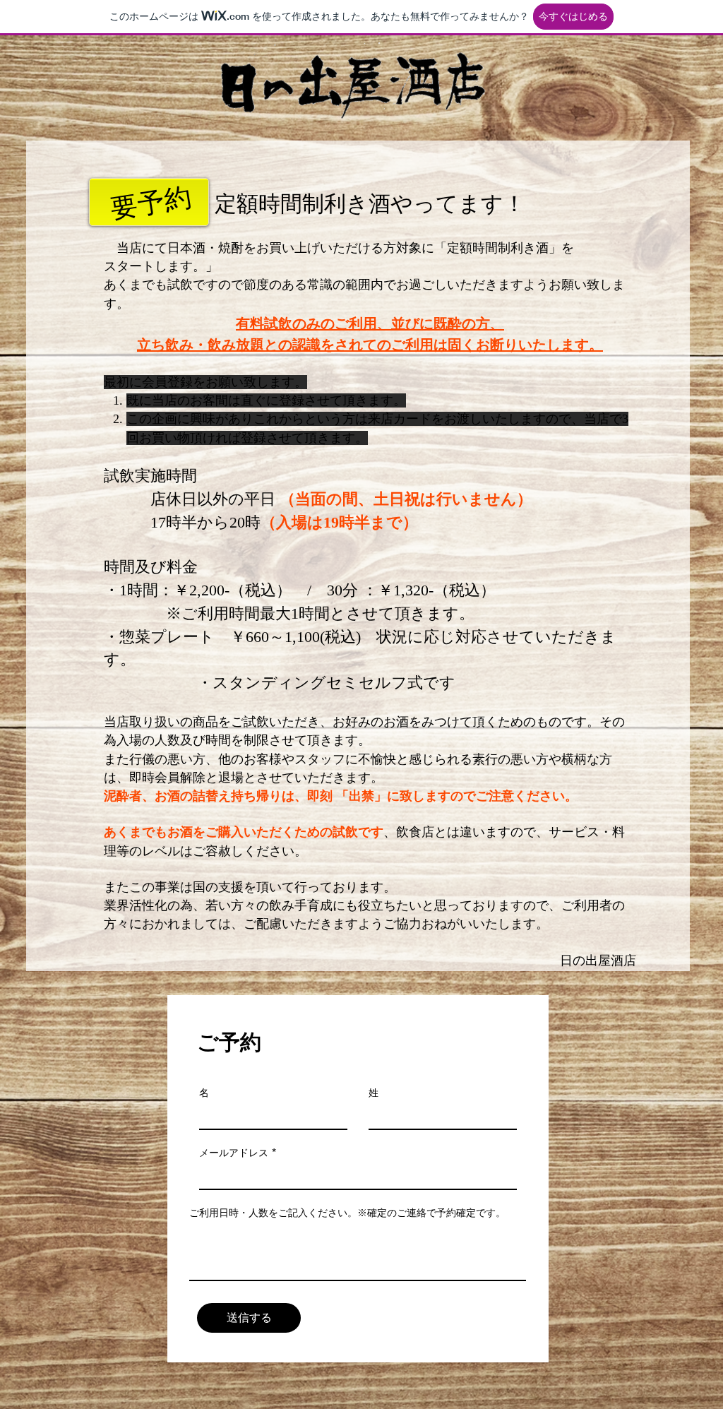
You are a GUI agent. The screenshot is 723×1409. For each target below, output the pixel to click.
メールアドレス (233, 1153)
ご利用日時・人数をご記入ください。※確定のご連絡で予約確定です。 (347, 1213)
